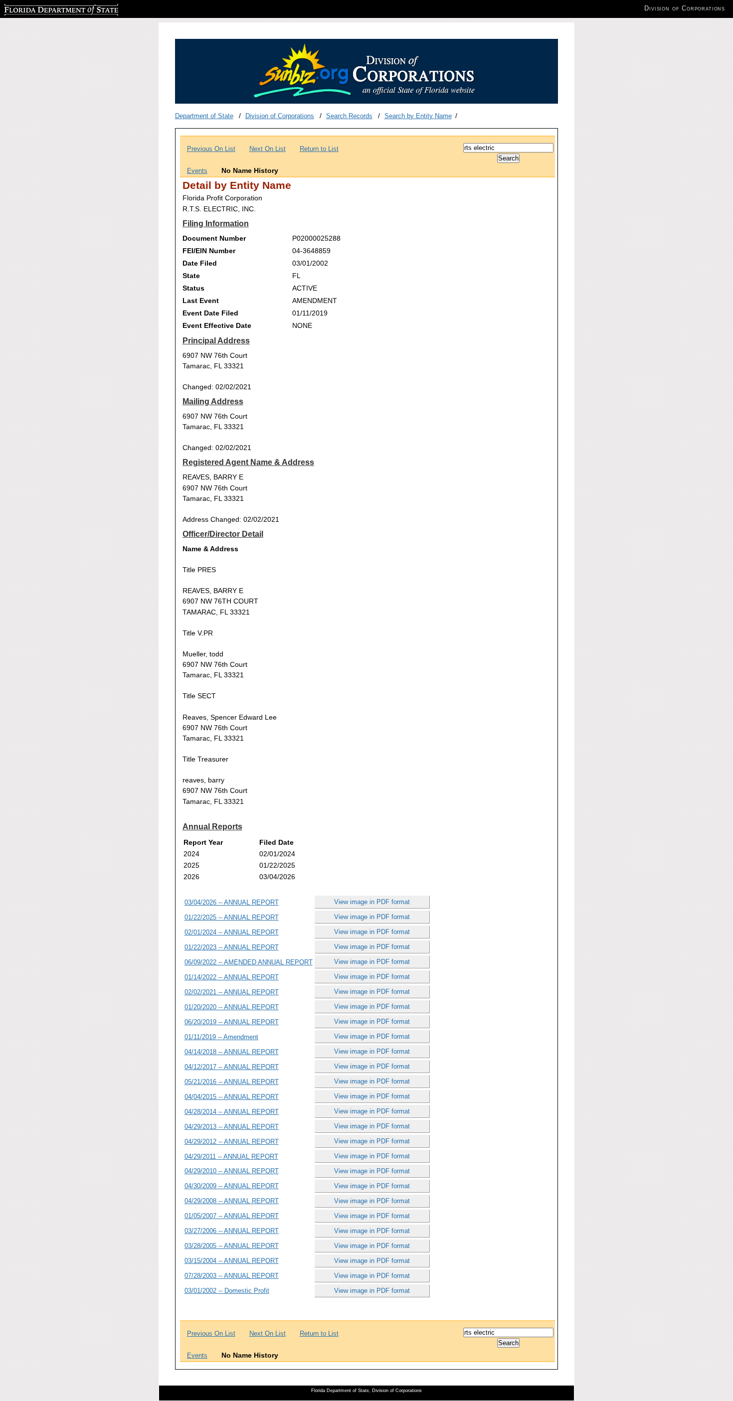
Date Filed (200, 263)
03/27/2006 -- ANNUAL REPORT (231, 1231)
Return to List (319, 149)
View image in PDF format (372, 902)
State (191, 276)
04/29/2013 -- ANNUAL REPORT (231, 1126)
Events (197, 170)
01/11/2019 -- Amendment (221, 1037)
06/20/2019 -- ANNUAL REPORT (231, 1022)
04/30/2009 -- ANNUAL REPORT (231, 1186)
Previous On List (211, 149)
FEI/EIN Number (209, 251)
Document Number (214, 238)
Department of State (204, 116)
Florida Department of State (44, 8)
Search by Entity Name (418, 116)
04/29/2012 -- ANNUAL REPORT (231, 1141)
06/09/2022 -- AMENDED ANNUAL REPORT (248, 962)
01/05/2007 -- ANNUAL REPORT (231, 1216)
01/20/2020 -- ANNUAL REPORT (231, 1007)
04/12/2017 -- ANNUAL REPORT (231, 1067)
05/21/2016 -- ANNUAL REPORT (231, 1082)
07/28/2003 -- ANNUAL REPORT (231, 1275)
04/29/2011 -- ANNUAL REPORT (231, 1156)
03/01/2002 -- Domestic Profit (226, 1290)
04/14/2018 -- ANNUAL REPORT (231, 1052)
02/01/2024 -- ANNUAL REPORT (231, 932)
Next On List (267, 149)
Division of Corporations (279, 116)
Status (193, 288)
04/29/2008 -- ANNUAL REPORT (231, 1201)
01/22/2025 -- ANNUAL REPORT (231, 917)
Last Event (201, 301)
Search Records (349, 116)
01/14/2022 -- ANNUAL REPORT (231, 977)
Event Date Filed (210, 313)
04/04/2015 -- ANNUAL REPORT (231, 1096)
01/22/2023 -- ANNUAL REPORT (231, 947)
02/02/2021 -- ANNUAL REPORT (231, 992)
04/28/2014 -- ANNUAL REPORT (231, 1111)
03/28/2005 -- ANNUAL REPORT (231, 1245)
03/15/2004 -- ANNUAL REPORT (231, 1260)
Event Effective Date (217, 325)
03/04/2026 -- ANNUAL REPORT (231, 902)
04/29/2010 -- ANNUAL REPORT (231, 1171)
